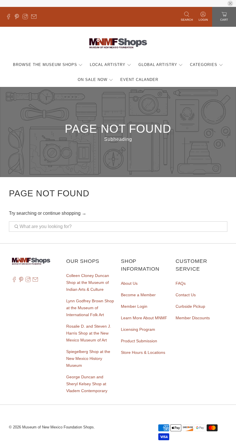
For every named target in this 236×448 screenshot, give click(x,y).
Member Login (134, 306)
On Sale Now (92, 79)
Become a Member (138, 295)
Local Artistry (107, 64)
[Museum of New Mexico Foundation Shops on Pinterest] (18, 18)
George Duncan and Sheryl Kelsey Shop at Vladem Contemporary (86, 384)
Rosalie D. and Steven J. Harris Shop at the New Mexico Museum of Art (88, 333)
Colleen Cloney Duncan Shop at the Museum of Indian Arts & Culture (87, 282)
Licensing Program (138, 329)
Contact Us (186, 295)
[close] (230, 3)
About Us (129, 283)
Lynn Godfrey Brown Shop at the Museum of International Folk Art (90, 308)
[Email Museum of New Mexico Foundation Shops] (35, 18)
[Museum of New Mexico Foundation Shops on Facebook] (10, 18)
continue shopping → (64, 213)
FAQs (181, 283)
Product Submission (139, 341)
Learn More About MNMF (144, 318)
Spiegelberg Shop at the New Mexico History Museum (88, 358)
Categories (203, 64)
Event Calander (139, 79)
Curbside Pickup (190, 306)
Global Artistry (157, 64)
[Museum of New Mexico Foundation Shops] (118, 43)
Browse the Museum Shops (45, 64)
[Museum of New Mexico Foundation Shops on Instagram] (26, 18)
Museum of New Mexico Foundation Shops (58, 427)
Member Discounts (193, 318)
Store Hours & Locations (143, 352)
